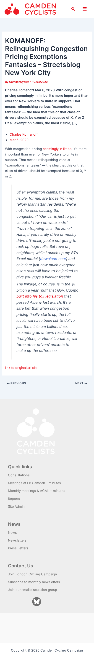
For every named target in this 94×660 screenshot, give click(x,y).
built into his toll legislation (39, 296)
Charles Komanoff (24, 134)
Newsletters (17, 540)
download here (53, 258)
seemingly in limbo (57, 149)
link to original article (21, 368)
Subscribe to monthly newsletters (34, 582)
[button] (73, 9)
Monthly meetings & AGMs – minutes (36, 491)
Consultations (19, 475)
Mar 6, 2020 (19, 140)
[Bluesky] (36, 601)
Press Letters (18, 548)
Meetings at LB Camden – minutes (34, 483)
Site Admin (16, 506)
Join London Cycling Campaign (32, 574)
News (12, 533)
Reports (14, 499)
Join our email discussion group (32, 590)
